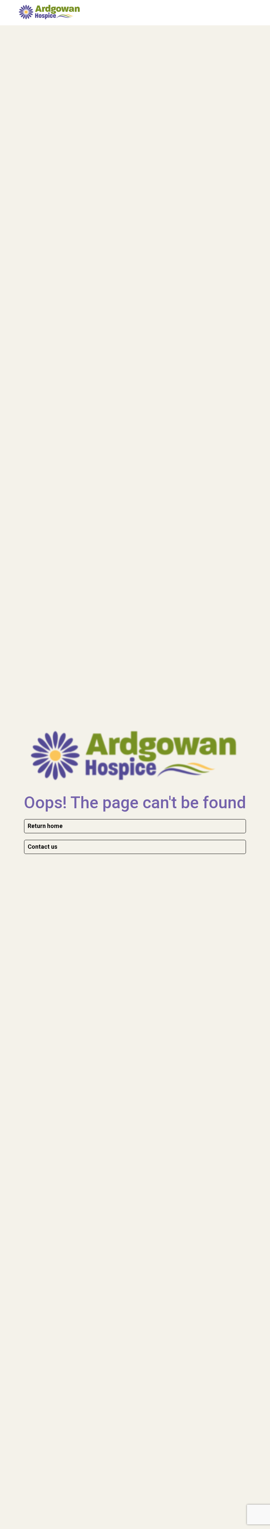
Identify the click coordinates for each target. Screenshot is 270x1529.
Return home (45, 825)
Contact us (42, 846)
